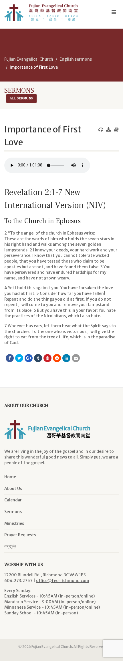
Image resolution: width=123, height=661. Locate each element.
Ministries (14, 523)
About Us (13, 488)
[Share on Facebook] (10, 358)
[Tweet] (19, 358)
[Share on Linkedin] (66, 358)
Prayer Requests (20, 534)
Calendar (13, 500)
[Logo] (41, 12)
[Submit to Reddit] (57, 358)
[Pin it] (47, 358)
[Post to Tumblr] (38, 358)
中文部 (10, 546)
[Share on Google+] (29, 358)
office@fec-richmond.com (62, 580)
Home (10, 476)
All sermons (21, 98)
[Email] (76, 358)
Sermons (13, 511)
